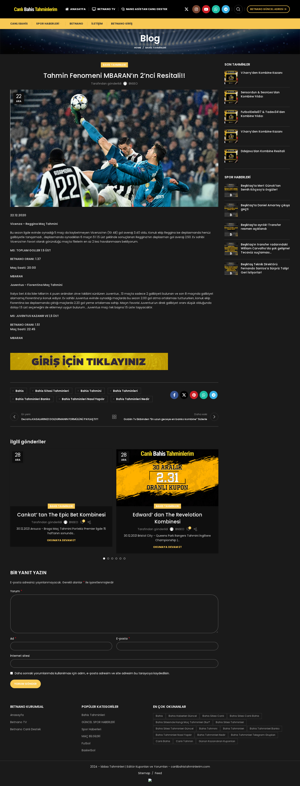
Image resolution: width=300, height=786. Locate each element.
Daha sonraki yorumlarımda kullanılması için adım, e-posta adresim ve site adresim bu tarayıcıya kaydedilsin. (92, 673)
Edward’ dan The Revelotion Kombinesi (167, 518)
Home (137, 47)
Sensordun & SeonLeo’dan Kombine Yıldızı (260, 94)
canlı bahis (163, 741)
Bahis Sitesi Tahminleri (52, 391)
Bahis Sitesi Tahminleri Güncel (174, 728)
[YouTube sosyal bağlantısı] (206, 9)
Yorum (16, 591)
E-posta (123, 638)
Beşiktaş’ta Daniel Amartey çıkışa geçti (265, 207)
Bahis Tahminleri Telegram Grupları (253, 735)
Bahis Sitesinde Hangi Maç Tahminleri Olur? (183, 722)
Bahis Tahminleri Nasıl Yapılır (83, 399)
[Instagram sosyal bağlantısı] (196, 9)
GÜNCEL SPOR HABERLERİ (98, 722)
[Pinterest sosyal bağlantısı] (194, 395)
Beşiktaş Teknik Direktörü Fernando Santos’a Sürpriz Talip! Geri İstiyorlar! (265, 268)
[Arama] (238, 9)
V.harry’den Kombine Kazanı (261, 73)
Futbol (86, 743)
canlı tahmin (184, 741)
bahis (20, 391)
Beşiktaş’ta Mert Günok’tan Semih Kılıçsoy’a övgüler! (261, 188)
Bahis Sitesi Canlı (213, 716)
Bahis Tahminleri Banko (33, 399)
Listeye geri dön (114, 417)
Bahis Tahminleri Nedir (132, 399)
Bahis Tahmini (91, 391)
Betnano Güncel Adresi (266, 9)
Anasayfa (17, 715)
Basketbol (88, 750)
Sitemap (144, 773)
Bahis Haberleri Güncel (183, 716)
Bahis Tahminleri (155, 47)
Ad (13, 638)
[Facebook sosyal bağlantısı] (174, 395)
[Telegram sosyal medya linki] (226, 9)
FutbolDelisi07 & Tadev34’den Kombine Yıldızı (263, 114)
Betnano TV (18, 722)
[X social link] (186, 9)
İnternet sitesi (20, 656)
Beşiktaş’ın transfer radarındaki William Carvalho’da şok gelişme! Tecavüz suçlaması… (265, 248)
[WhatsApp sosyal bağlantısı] (216, 9)
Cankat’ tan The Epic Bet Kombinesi (61, 514)
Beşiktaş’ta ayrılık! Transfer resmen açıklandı (261, 227)
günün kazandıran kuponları (217, 741)
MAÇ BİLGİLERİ (91, 736)
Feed (158, 773)
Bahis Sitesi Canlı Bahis (244, 716)
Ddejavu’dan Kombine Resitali (263, 151)
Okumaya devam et (61, 540)
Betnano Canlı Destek (25, 729)
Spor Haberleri (91, 729)
